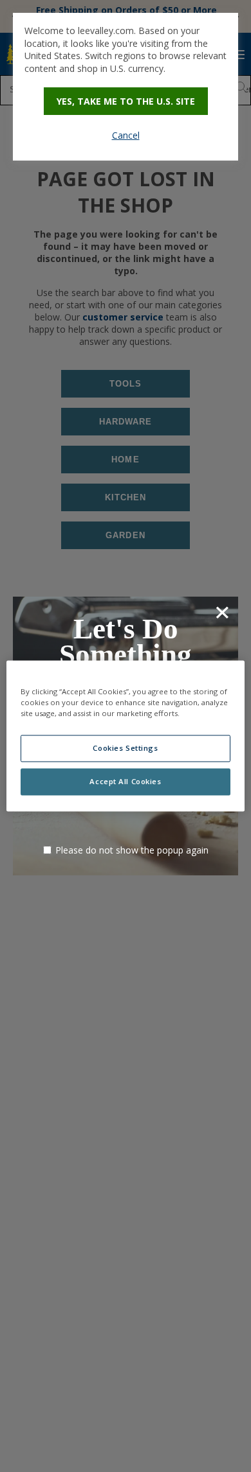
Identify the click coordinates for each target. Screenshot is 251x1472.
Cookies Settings (125, 748)
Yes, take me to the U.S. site (126, 101)
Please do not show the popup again (132, 850)
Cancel (126, 135)
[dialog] (125, 87)
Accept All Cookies (125, 782)
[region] (125, 735)
